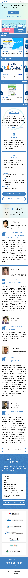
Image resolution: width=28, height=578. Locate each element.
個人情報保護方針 (18, 571)
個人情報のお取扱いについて (14, 16)
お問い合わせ (9, 571)
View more (24, 57)
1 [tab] (12, 33)
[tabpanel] (14, 26)
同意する (13, 12)
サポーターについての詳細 (14, 450)
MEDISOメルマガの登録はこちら (14, 199)
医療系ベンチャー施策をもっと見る (14, 502)
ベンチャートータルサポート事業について (13, 127)
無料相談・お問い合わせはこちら (15, 194)
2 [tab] (13, 33)
